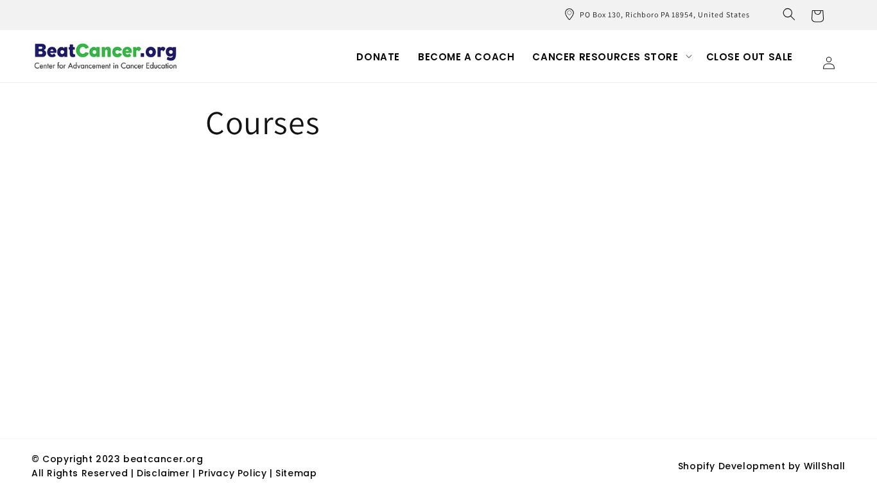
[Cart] (817, 14)
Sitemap (296, 473)
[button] (789, 14)
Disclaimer (165, 473)
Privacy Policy (232, 473)
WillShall (825, 466)
